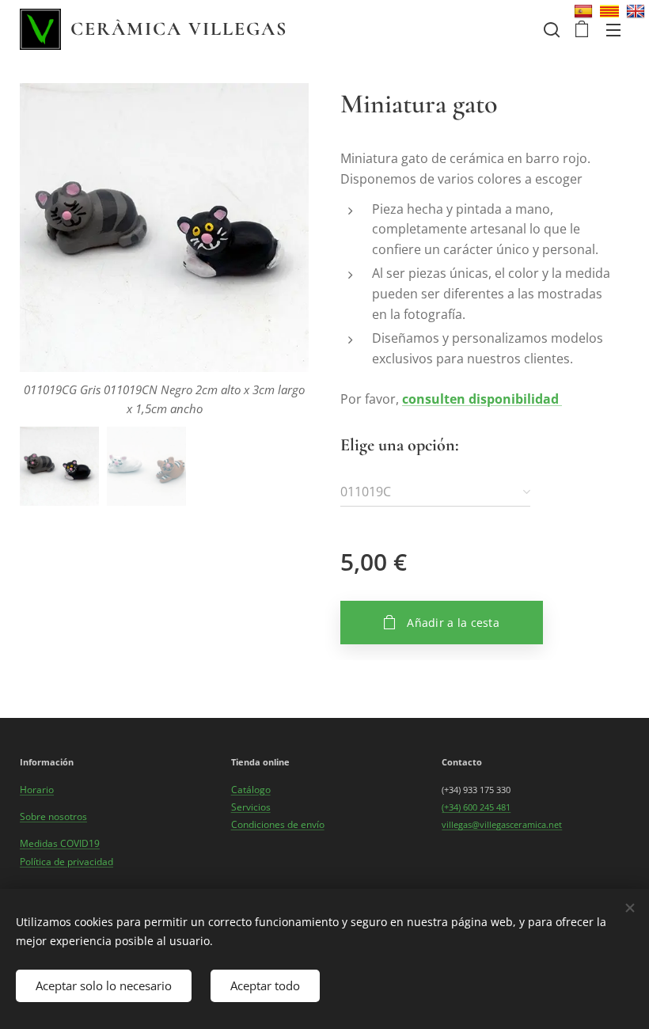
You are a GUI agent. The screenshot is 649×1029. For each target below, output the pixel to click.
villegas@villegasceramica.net (502, 824)
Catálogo (251, 789)
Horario (37, 789)
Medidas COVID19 (60, 843)
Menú (613, 29)
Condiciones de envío (277, 824)
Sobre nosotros (53, 816)
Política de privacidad (66, 861)
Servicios (251, 807)
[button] (550, 29)
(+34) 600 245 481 (476, 807)
